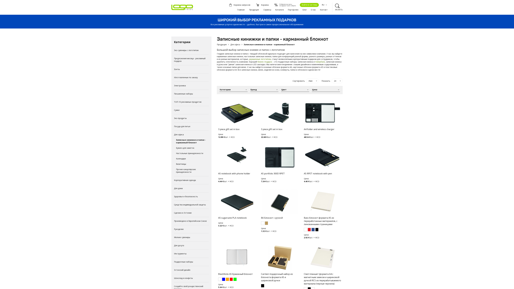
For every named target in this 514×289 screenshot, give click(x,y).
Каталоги (279, 9)
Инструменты (180, 253)
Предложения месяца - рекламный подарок (189, 59)
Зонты (177, 69)
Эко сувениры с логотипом (186, 50)
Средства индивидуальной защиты (190, 204)
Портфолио (293, 9)
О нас (313, 9)
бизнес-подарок (265, 61)
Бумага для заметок (185, 148)
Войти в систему (309, 4)
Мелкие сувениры (182, 237)
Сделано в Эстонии (183, 213)
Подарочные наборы (183, 262)
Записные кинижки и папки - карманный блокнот (191, 141)
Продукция (254, 9)
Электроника (180, 85)
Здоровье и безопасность (186, 196)
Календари (181, 158)
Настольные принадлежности (189, 153)
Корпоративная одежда (185, 180)
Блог (305, 9)
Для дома (178, 188)
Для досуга (179, 245)
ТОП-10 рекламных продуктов (187, 102)
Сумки (176, 110)
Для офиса (179, 134)
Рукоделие (179, 229)
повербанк (320, 61)
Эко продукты (180, 118)
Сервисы (267, 9)
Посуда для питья (182, 126)
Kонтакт (324, 9)
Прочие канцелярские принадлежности (186, 170)
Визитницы (181, 164)
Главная (241, 9)
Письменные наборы (183, 93)
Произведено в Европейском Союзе (190, 221)
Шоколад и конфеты (183, 278)
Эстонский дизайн (182, 270)
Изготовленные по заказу (186, 77)
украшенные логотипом (260, 59)
